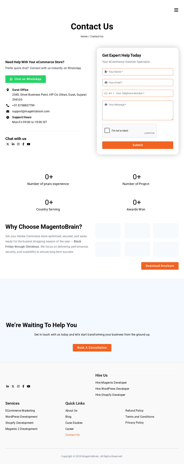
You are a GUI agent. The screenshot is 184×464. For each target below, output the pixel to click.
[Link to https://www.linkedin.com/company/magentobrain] (13, 144)
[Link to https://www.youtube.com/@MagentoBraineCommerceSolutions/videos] (28, 144)
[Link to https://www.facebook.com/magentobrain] (23, 144)
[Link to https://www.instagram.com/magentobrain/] (18, 144)
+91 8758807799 (23, 105)
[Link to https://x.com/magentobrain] (7, 144)
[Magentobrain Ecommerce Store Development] (18, 6)
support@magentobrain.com (31, 111)
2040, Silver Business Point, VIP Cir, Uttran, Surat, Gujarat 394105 (49, 94)
